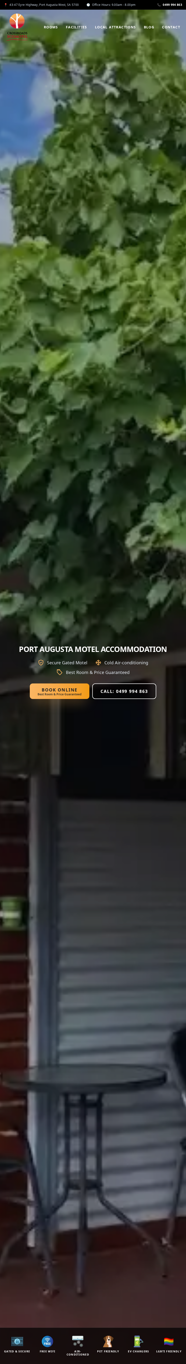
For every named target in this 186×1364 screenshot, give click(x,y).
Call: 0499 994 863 (124, 691)
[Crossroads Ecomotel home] (17, 27)
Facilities (76, 27)
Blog (149, 27)
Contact (171, 27)
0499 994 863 (169, 5)
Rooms (51, 27)
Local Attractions (115, 27)
